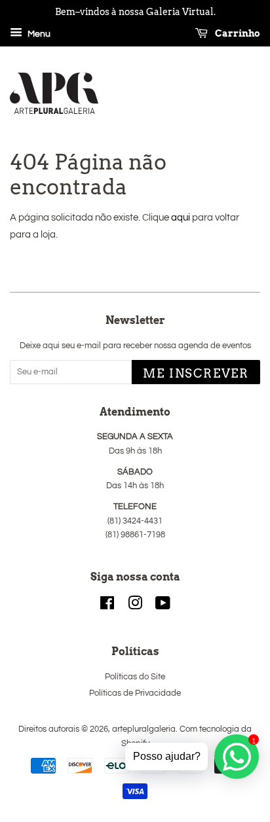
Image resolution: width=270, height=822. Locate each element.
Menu (38, 34)
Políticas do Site (135, 677)
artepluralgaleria (144, 729)
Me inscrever (196, 373)
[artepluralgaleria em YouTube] (162, 606)
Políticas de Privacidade (135, 693)
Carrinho (236, 33)
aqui (180, 218)
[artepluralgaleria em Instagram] (135, 606)
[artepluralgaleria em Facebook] (107, 606)
